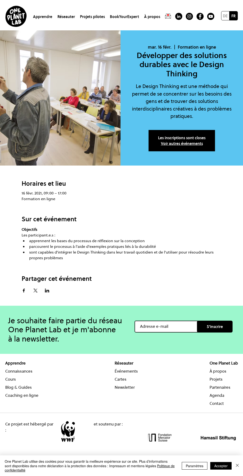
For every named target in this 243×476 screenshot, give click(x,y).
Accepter (221, 465)
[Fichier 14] (168, 16)
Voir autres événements (182, 143)
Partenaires (220, 387)
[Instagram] (189, 16)
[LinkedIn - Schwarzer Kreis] (178, 16)
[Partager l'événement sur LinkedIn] (47, 290)
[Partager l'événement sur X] (35, 290)
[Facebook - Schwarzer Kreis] (200, 16)
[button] (43, 14)
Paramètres (194, 465)
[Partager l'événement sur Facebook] (24, 290)
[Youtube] (210, 16)
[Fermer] (237, 465)
